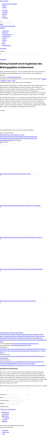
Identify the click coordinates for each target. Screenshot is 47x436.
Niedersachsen (6, 36)
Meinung (4, 40)
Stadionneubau (26, 343)
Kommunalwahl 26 (7, 34)
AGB (3, 434)
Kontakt (4, 7)
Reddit (9, 80)
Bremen (4, 38)
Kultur (3, 42)
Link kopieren (18, 140)
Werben (4, 5)
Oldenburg (5, 32)
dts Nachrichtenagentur (14, 77)
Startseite (2, 140)
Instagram (5, 12)
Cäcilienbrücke (34, 343)
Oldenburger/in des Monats (9, 4)
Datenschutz (5, 432)
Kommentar (3, 394)
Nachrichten (5, 31)
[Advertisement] (23, 120)
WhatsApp (5, 17)
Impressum (5, 430)
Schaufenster (7, 45)
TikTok (4, 16)
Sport (3, 43)
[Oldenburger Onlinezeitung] (8, 409)
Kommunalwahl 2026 (16, 343)
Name (2, 397)
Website (2, 403)
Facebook (5, 10)
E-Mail (13, 80)
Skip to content (4, 1)
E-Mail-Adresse (4, 400)
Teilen (15, 140)
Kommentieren (9, 140)
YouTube (4, 14)
